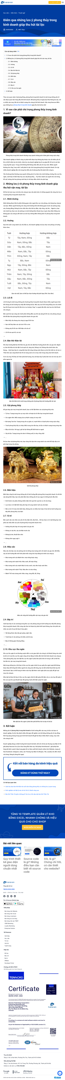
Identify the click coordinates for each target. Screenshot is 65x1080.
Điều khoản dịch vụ (30, 1077)
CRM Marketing (9, 923)
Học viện (7, 938)
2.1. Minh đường (13, 61)
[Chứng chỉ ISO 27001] (32, 1011)
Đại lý (6, 958)
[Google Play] (19, 903)
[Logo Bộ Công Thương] (57, 1077)
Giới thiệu (7, 936)
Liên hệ (7, 943)
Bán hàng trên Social (10, 913)
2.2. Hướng (11, 64)
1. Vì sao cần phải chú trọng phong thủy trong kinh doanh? (23, 55)
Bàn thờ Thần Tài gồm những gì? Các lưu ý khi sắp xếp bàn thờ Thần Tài (27, 794)
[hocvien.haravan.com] (24, 2)
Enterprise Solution (10, 928)
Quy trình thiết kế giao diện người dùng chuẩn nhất (11, 863)
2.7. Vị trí (10, 79)
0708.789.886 (21, 1066)
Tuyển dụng (8, 945)
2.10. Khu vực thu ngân (14, 88)
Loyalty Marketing (10, 926)
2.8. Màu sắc (12, 82)
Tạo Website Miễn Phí (55, 2)
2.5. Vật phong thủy (13, 73)
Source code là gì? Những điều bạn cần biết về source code (32, 865)
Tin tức (6, 941)
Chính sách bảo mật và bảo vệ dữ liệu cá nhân (14, 1077)
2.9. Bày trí (11, 85)
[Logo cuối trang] (8, 882)
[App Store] (8, 903)
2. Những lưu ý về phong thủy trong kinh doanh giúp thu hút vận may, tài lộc (29, 58)
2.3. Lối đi (11, 67)
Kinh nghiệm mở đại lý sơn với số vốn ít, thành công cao (22, 790)
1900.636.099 (9, 889)
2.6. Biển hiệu (12, 76)
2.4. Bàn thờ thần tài (14, 70)
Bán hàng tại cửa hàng (11, 918)
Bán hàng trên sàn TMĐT (11, 921)
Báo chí (7, 955)
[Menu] (62, 2)
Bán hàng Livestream (10, 916)
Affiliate (7, 960)
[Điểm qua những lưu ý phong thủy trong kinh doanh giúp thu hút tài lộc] (12, 851)
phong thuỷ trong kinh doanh (22, 105)
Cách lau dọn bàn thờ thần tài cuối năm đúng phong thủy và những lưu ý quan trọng (30, 786)
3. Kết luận (9, 91)
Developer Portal (9, 963)
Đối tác (6, 953)
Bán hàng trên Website (11, 911)
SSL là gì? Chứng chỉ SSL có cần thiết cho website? (53, 863)
